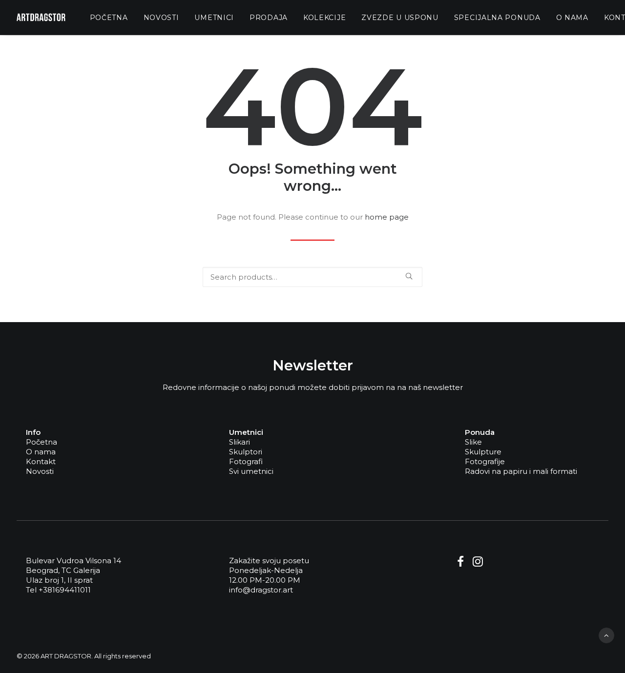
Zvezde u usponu (399, 17)
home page (387, 217)
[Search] (312, 277)
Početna (109, 17)
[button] (409, 276)
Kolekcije (324, 17)
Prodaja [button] (269, 17)
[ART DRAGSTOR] (41, 17)
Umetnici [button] (214, 17)
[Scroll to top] (606, 634)
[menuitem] (109, 17)
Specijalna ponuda (497, 17)
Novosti (161, 17)
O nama (572, 17)
